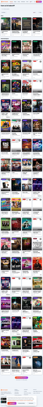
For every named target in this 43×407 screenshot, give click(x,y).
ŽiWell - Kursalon (36, 174)
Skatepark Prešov (25, 253)
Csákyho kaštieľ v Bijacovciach (36, 294)
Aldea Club (24, 293)
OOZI (34, 114)
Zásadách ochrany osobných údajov (26, 400)
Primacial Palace (25, 134)
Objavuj (11, 1)
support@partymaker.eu (37, 391)
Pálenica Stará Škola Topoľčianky (26, 194)
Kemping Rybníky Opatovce (4, 34)
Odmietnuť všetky (21, 403)
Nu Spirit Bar (25, 214)
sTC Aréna (3, 214)
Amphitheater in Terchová (25, 57)
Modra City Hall (35, 253)
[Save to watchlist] (9, 19)
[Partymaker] (4, 390)
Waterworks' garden (36, 332)
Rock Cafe (35, 33)
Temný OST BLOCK (36, 214)
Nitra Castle (25, 234)
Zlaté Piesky (3, 76)
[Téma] (34, 2)
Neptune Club (25, 94)
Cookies (25, 391)
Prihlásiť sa (39, 1)
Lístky (19, 1)
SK (31, 1)
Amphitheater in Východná (25, 156)
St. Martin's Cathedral (26, 33)
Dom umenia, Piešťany (16, 33)
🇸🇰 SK (34, 12)
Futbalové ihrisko (4, 56)
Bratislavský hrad (4, 273)
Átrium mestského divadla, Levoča (15, 95)
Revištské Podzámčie (5, 134)
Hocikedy (3, 12)
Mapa (15, 1)
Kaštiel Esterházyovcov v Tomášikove (27, 116)
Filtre (40, 12)
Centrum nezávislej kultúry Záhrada (15, 195)
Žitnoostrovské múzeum (6, 194)
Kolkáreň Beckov (15, 56)
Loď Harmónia (14, 155)
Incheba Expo (35, 372)
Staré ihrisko (35, 135)
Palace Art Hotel (35, 155)
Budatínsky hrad (36, 56)
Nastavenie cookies (27, 393)
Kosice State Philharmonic (25, 353)
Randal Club (25, 313)
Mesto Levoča (14, 234)
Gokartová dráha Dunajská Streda (15, 174)
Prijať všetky (12, 403)
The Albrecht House (5, 234)
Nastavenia (31, 403)
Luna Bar (3, 115)
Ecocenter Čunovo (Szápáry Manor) (5, 314)
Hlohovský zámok (25, 76)
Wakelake (3, 154)
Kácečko (34, 75)
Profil (27, 1)
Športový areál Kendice (16, 135)
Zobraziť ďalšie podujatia (21, 377)
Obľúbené (23, 1)
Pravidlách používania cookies (13, 400)
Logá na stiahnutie (36, 393)
